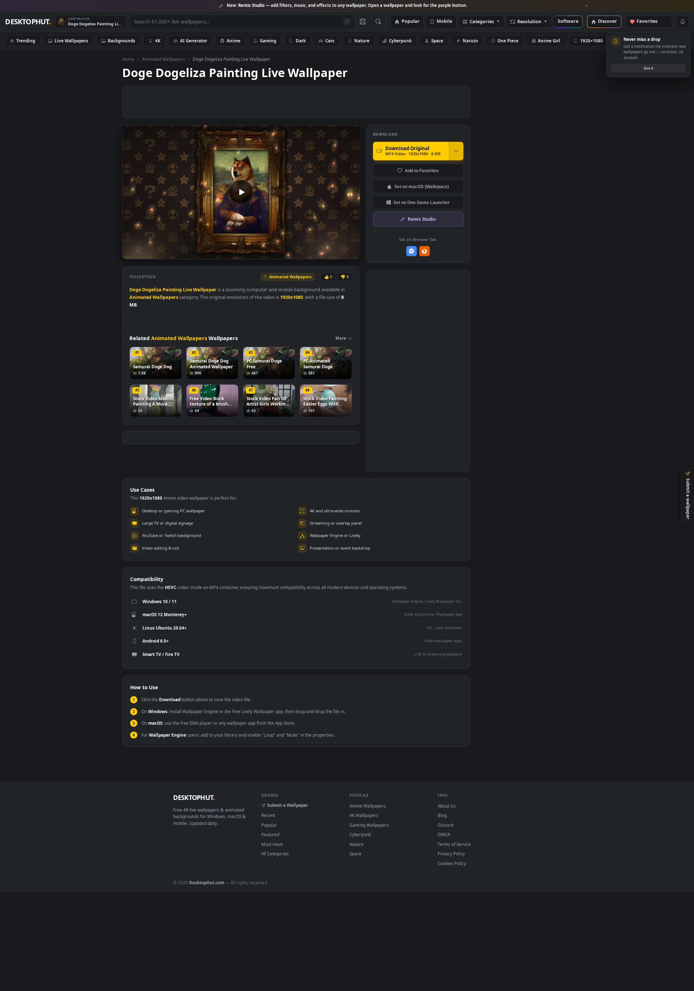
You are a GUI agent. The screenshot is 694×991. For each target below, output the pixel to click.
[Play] (131, 253)
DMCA (444, 834)
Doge (135, 290)
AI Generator (193, 40)
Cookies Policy (452, 863)
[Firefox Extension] (424, 251)
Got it (648, 68)
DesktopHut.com (206, 882)
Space (437, 40)
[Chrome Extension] (411, 251)
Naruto (470, 40)
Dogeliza (152, 290)
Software (568, 21)
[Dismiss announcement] (587, 6)
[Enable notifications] (682, 22)
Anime (233, 40)
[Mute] (311, 253)
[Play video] (241, 192)
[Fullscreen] (350, 253)
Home (128, 59)
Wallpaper (205, 290)
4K (157, 40)
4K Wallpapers (364, 815)
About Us (447, 806)
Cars (329, 40)
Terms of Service (454, 844)
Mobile (444, 21)
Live (187, 290)
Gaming (268, 40)
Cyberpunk (400, 40)
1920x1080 (291, 297)
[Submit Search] (378, 22)
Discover (607, 21)
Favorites (650, 21)
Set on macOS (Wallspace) (421, 186)
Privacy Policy (451, 853)
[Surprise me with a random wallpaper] (362, 22)
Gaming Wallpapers (369, 825)
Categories (482, 22)
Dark (301, 40)
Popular (411, 21)
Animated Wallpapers (163, 59)
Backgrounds (121, 40)
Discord (445, 825)
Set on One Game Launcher (421, 202)
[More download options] (456, 151)
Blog (442, 815)
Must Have (272, 844)
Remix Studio (422, 219)
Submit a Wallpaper (287, 805)
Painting (172, 290)
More (340, 338)
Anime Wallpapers (368, 806)
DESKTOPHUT (193, 797)
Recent (268, 815)
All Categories (275, 853)
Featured (270, 834)
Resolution (529, 22)
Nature (361, 40)
